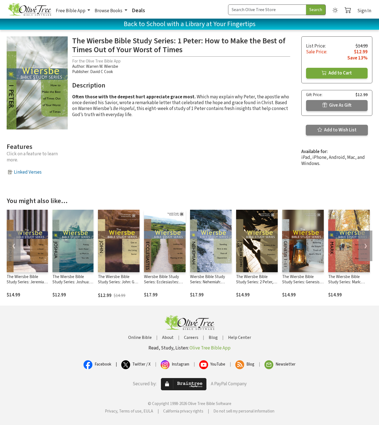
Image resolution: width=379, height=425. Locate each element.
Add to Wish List (340, 130)
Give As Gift (340, 105)
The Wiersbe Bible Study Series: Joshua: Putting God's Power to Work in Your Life (72, 285)
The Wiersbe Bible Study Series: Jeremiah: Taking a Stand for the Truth (27, 285)
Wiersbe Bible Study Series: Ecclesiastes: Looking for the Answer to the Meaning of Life (164, 285)
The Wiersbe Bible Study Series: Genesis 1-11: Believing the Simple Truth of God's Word (303, 285)
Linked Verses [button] (28, 172)
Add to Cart (340, 73)
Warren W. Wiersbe (102, 66)
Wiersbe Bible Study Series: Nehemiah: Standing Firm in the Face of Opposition (207, 285)
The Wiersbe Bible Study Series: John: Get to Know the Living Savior (118, 285)
